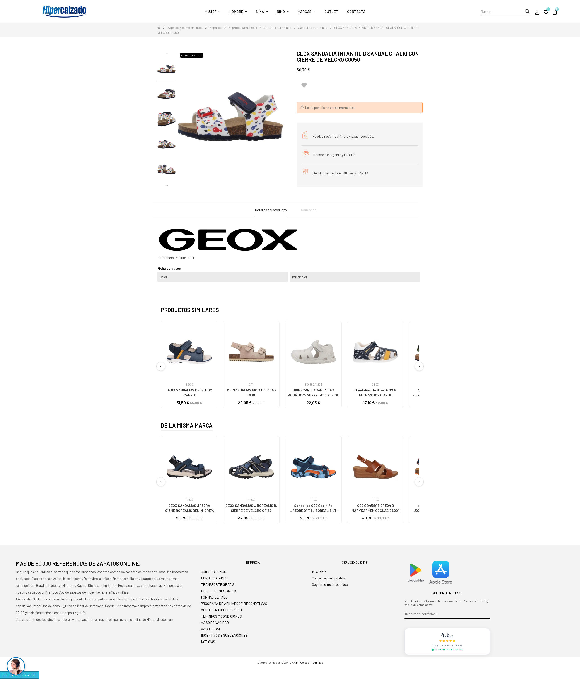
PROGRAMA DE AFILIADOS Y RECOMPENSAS (234, 603)
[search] (527, 11)
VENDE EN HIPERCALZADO (221, 610)
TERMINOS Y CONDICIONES (221, 616)
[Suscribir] (486, 614)
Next (166, 185)
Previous (166, 53)
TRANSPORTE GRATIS (217, 584)
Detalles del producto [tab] (271, 210)
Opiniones (308, 210)
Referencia (165, 258)
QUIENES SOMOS (213, 572)
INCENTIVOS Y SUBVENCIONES (224, 635)
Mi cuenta (319, 572)
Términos (317, 662)
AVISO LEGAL (211, 629)
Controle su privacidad (19, 675)
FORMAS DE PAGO (214, 597)
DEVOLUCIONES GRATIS (219, 591)
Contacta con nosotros (329, 578)
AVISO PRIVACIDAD (215, 623)
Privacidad (302, 662)
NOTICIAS (208, 642)
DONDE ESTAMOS (214, 578)
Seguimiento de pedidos (330, 584)
